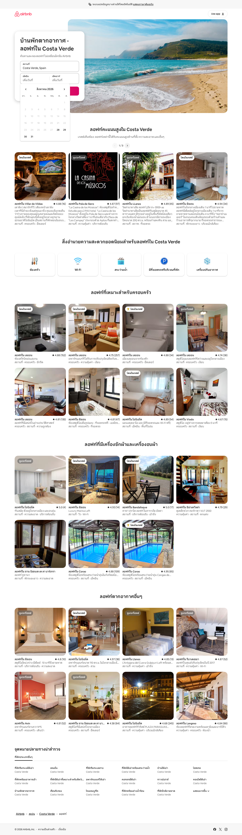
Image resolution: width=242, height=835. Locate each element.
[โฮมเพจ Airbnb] (23, 14)
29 (64, 129)
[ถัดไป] (127, 145)
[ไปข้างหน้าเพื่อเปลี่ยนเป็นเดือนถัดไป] (64, 89)
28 (58, 129)
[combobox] (49, 68)
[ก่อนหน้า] (115, 145)
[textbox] (35, 80)
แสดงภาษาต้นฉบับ (143, 4)
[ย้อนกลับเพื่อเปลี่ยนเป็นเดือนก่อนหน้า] (26, 89)
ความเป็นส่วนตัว (46, 829)
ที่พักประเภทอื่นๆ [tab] (24, 757)
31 (32, 136)
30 (25, 136)
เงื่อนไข (62, 829)
